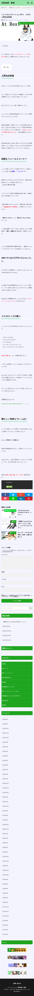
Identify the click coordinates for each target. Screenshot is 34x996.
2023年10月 (5, 737)
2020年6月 (5, 842)
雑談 (5, 682)
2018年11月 (5, 870)
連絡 (5, 705)
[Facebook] (5, 495)
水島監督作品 (7, 677)
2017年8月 (5, 925)
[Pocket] (5, 498)
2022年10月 (5, 792)
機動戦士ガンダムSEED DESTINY (12, 696)
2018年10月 (5, 875)
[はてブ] (29, 495)
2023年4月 (5, 765)
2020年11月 (5, 829)
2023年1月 (5, 778)
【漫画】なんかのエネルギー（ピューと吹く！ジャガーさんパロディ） (25, 524)
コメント (4, 554)
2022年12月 (5, 783)
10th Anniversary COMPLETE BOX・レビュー (25, 512)
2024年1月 (5, 724)
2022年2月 (5, 801)
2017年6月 (5, 934)
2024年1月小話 (6, 626)
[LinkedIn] (21, 498)
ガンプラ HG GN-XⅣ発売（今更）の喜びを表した (25, 535)
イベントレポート (8, 673)
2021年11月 (5, 806)
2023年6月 (5, 756)
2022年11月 (5, 788)
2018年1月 (5, 902)
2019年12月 (5, 856)
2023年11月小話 (6, 635)
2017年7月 (5, 929)
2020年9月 (5, 833)
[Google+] (21, 495)
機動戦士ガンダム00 (14, 7)
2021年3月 (5, 820)
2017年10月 (5, 916)
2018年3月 (5, 893)
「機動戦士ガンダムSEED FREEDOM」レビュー (14, 621)
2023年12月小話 (6, 631)
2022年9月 (5, 797)
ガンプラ (13, 532)
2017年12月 (5, 907)
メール (3, 579)
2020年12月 (5, 824)
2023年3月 (5, 769)
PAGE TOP (31, 964)
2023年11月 (5, 733)
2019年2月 (5, 865)
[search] (31, 608)
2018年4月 (5, 888)
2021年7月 (5, 810)
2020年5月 (5, 847)
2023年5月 (5, 760)
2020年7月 (5, 838)
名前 (3, 571)
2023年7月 (5, 751)
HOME (5, 7)
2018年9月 (5, 879)
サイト (3, 586)
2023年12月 (5, 728)
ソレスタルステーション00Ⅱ (21, 20)
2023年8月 (5, 746)
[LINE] (13, 498)
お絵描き (6, 700)
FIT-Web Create (18, 989)
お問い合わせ (17, 983)
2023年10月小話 (6, 640)
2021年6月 (5, 815)
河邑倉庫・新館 (8, 3)
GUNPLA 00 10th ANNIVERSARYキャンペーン (15, 404)
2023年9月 (5, 742)
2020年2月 (5, 852)
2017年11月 (5, 911)
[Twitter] (13, 495)
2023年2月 (5, 774)
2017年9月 (5, 920)
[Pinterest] (29, 498)
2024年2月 (5, 719)
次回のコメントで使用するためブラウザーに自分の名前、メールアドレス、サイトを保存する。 (16, 596)
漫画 (14, 521)
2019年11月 (5, 861)
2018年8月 (5, 884)
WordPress (17, 991)
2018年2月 (5, 897)
